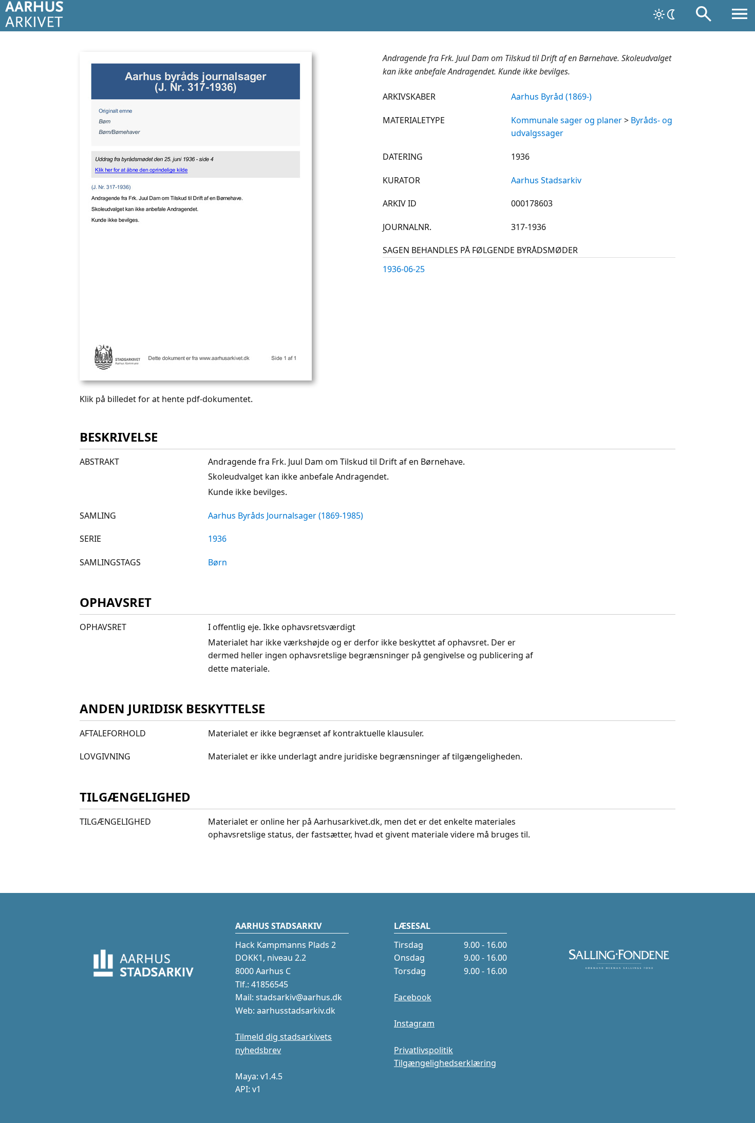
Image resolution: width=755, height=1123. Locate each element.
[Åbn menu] (739, 16)
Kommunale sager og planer (566, 120)
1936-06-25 (404, 269)
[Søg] (703, 16)
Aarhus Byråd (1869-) (551, 96)
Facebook (412, 997)
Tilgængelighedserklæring (445, 1063)
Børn (217, 562)
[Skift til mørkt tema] (665, 14)
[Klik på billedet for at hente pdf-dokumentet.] (196, 377)
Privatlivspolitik (423, 1050)
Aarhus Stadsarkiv (546, 180)
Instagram (414, 1023)
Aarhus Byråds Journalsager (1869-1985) (285, 515)
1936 (217, 538)
